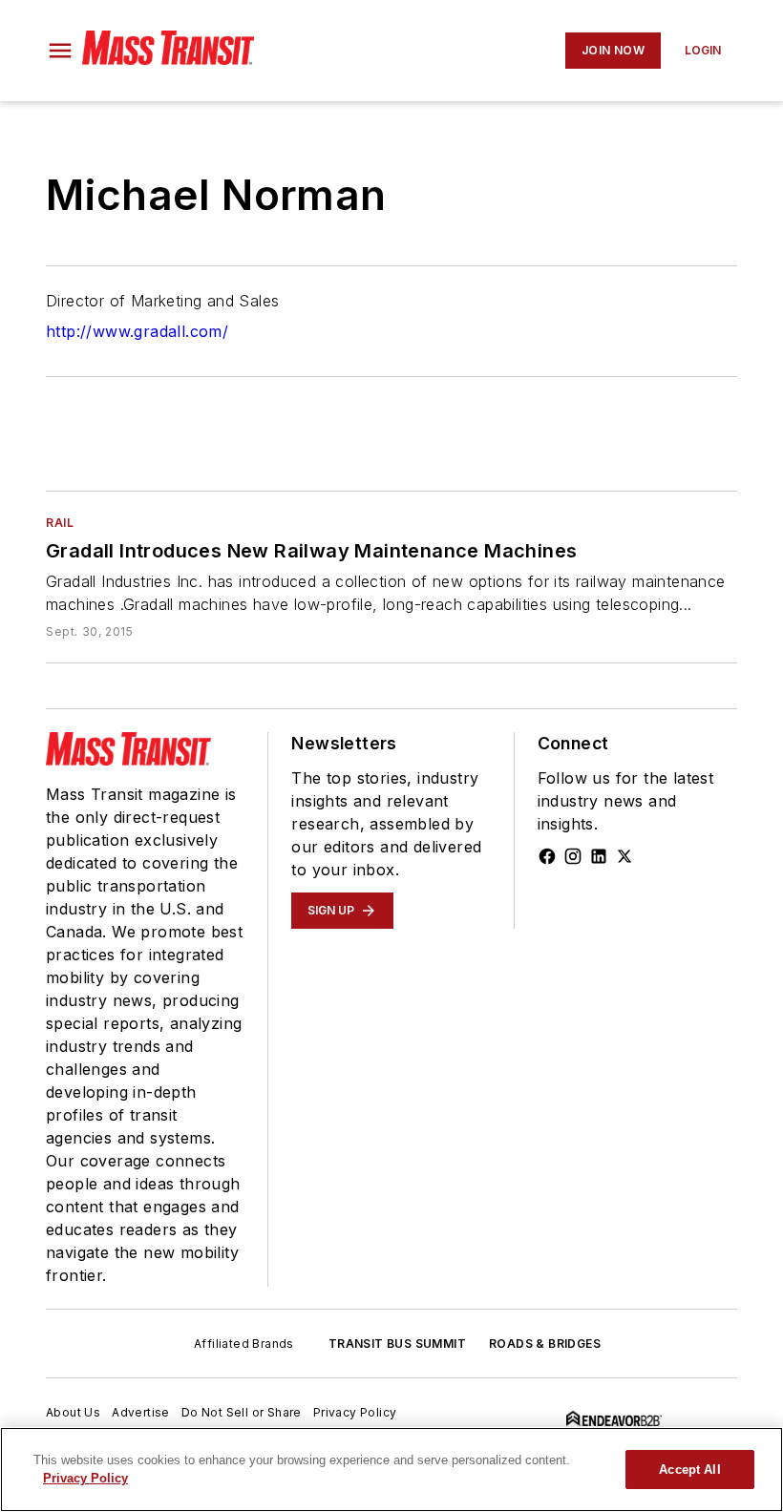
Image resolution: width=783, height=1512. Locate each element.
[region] (391, 1469)
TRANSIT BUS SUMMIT (397, 1343)
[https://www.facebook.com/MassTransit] (547, 856)
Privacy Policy (355, 1412)
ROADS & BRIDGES (545, 1343)
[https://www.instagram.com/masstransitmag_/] (572, 856)
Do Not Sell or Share (241, 1412)
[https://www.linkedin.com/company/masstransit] (598, 856)
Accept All (689, 1469)
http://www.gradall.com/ (137, 331)
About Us (73, 1412)
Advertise (141, 1412)
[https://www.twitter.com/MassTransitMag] (624, 856)
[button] (60, 50)
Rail (60, 522)
